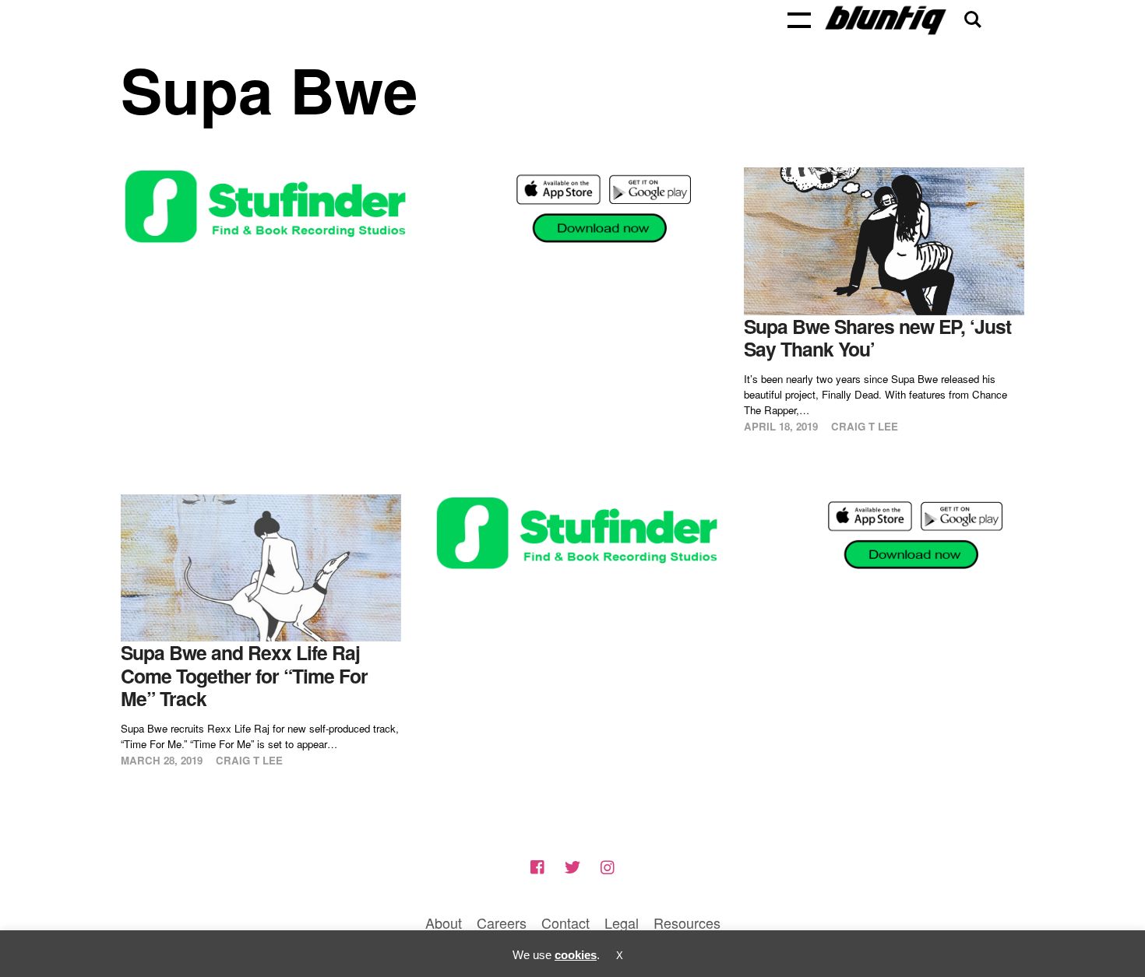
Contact (565, 922)
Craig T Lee (864, 426)
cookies (576, 954)
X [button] (619, 955)
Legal (621, 922)
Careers (502, 922)
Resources (687, 922)
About (443, 922)
